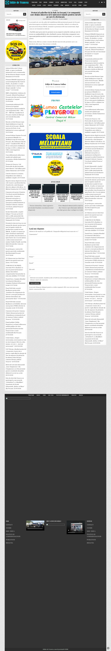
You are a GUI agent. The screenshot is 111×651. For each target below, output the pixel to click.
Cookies (85, 5)
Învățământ (56, 5)
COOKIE (44, 395)
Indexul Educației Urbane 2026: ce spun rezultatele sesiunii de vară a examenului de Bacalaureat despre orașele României (15, 72)
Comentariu (33, 234)
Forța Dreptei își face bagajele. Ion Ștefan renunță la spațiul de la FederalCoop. (77, 197)
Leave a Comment (64, 19)
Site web (32, 269)
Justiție (57, 2)
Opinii (62, 5)
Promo (79, 5)
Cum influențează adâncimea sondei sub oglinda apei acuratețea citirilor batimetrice (16, 157)
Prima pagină (34, 2)
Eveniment (51, 2)
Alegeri (33, 5)
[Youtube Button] (102, 2)
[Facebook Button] (99, 2)
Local (75, 2)
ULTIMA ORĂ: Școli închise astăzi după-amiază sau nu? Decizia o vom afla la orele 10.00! (34, 194)
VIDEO (40, 2)
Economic (80, 2)
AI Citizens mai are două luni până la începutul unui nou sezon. (15, 260)
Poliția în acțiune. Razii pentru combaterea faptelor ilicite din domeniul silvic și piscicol (63, 198)
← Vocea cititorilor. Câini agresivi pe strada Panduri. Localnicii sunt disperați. (40, 208)
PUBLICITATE (73, 395)
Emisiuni (45, 2)
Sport (86, 2)
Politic (70, 2)
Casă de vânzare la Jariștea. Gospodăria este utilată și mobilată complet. (15, 176)
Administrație (64, 2)
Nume (31, 257)
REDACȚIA (81, 395)
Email (31, 263)
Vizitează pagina (55, 92)
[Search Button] (104, 2)
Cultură (39, 5)
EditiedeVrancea (47, 19)
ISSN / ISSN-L (51, 395)
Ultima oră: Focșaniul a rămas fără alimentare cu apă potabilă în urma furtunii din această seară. (49, 198)
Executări (74, 5)
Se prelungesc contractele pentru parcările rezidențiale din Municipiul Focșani (15, 251)
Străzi (44, 5)
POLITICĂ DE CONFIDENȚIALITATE (62, 395)
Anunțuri (67, 5)
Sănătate (50, 5)
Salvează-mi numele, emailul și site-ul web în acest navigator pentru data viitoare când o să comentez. (53, 279)
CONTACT (38, 395)
